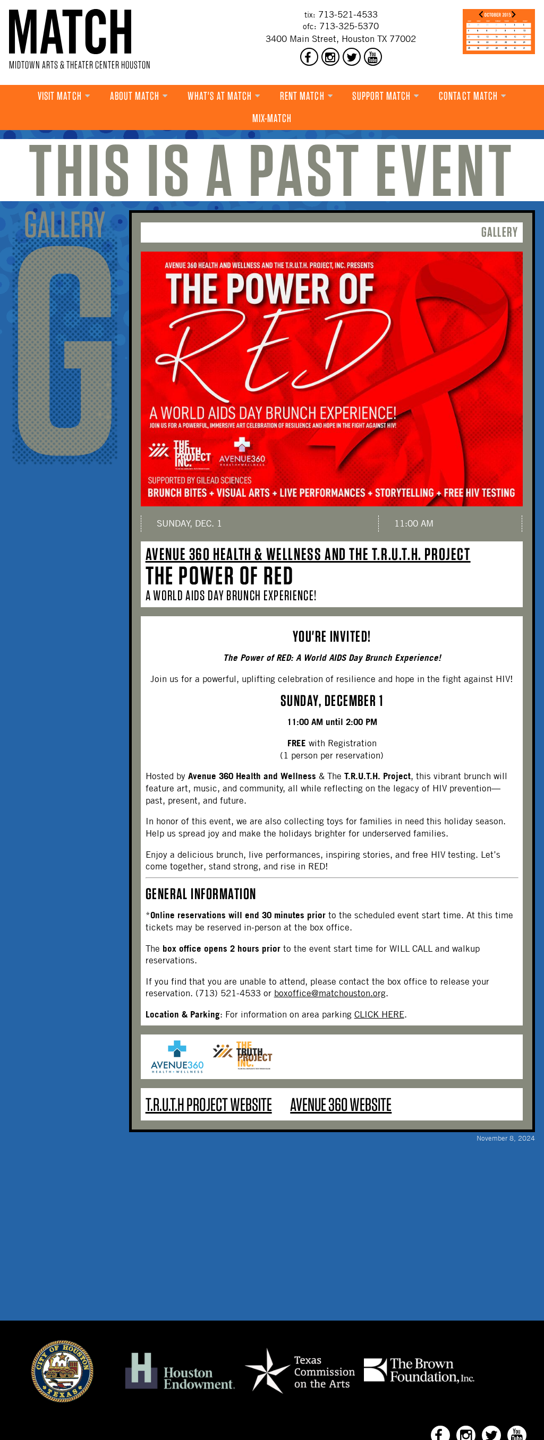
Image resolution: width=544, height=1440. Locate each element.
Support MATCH (381, 95)
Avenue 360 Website (341, 1104)
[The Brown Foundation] (419, 1383)
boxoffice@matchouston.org (330, 993)
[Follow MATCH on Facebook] (309, 57)
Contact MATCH (468, 95)
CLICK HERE (379, 1014)
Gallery (499, 231)
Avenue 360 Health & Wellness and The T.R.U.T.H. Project (308, 554)
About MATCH (135, 95)
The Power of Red (220, 575)
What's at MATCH (220, 95)
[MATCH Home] (70, 31)
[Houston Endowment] (180, 1389)
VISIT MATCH (60, 95)
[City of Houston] (62, 1399)
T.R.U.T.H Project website (209, 1104)
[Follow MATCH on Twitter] (352, 57)
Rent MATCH (302, 95)
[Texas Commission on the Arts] (299, 1395)
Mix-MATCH (272, 118)
